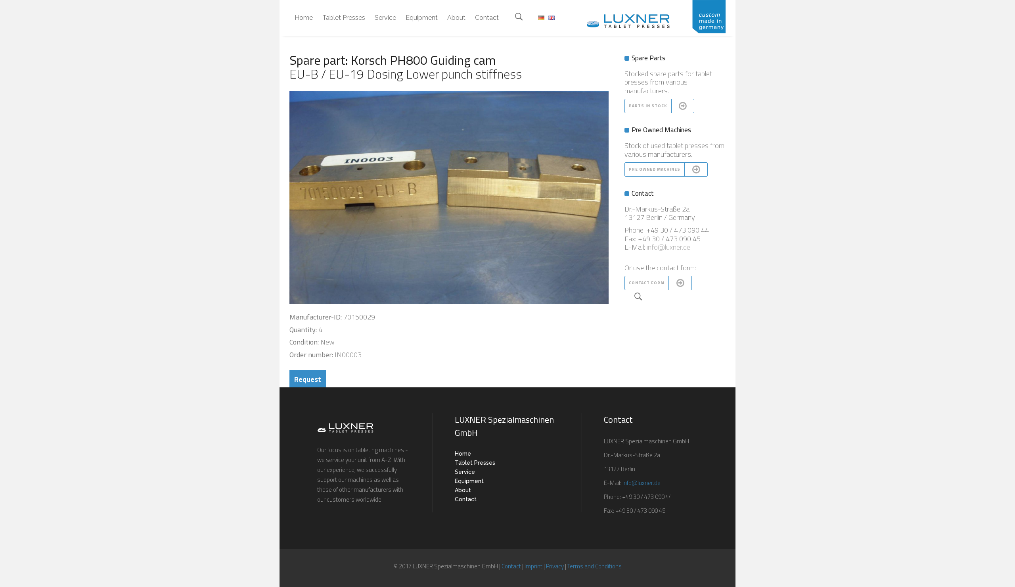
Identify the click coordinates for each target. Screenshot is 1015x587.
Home (463, 453)
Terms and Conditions (594, 566)
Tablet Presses (475, 463)
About (463, 490)
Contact (466, 499)
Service (465, 472)
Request (307, 379)
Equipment (469, 481)
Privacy (555, 566)
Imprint (533, 566)
